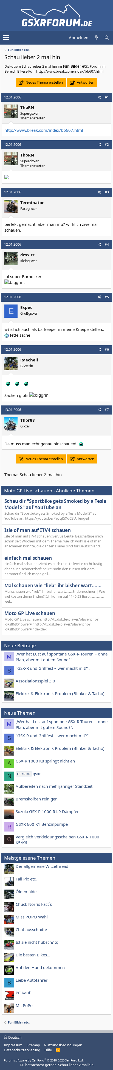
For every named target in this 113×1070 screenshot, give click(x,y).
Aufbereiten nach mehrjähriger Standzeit (54, 786)
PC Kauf (23, 992)
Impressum (13, 1044)
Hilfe (48, 1049)
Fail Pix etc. (26, 879)
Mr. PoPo (24, 1005)
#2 (107, 144)
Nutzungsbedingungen (63, 1044)
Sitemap (33, 1044)
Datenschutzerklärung (22, 1049)
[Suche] (106, 37)
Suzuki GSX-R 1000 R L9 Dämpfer (47, 811)
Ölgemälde (26, 891)
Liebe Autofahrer (31, 980)
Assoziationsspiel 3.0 (35, 681)
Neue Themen (20, 713)
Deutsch (14, 1037)
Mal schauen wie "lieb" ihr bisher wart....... (52, 585)
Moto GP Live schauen (29, 613)
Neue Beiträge (20, 645)
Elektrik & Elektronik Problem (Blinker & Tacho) (60, 693)
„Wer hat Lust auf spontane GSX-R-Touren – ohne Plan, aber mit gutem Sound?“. (62, 656)
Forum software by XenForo (44, 1060)
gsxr (29, 773)
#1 (107, 97)
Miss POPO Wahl (32, 917)
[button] (6, 38)
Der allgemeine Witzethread (42, 866)
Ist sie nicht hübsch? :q (37, 942)
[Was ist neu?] (96, 37)
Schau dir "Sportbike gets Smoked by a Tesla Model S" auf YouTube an (55, 504)
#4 (107, 244)
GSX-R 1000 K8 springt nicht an (45, 761)
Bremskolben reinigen (37, 799)
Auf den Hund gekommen (40, 967)
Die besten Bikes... (33, 954)
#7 (107, 409)
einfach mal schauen (28, 558)
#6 (107, 349)
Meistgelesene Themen (29, 858)
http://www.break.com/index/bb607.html (43, 130)
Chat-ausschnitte (31, 929)
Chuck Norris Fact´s (34, 904)
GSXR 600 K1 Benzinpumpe (42, 824)
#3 (107, 192)
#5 (107, 297)
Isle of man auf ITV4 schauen (37, 530)
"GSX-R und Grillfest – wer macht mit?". (53, 668)
